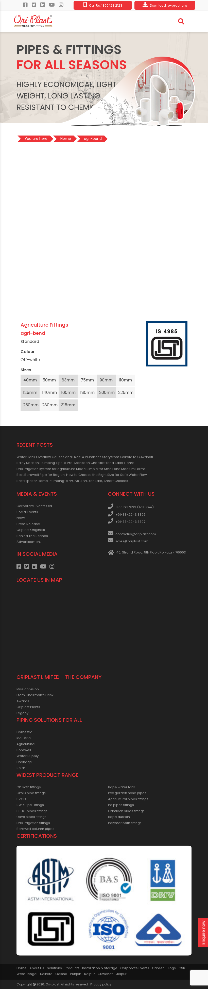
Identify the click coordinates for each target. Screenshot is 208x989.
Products (72, 968)
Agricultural (25, 744)
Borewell (23, 750)
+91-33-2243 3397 (130, 521)
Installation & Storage (99, 968)
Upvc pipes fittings (31, 816)
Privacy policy (101, 984)
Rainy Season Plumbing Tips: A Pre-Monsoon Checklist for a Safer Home (75, 462)
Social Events (27, 512)
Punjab (75, 973)
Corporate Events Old (34, 506)
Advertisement (28, 541)
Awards (22, 701)
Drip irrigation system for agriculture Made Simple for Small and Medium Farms (81, 468)
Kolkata (46, 973)
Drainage (24, 762)
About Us (36, 968)
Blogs (171, 968)
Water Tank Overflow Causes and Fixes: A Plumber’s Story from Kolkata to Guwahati (84, 457)
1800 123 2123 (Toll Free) (134, 507)
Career (158, 968)
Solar (20, 767)
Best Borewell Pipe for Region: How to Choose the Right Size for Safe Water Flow (81, 474)
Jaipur (121, 973)
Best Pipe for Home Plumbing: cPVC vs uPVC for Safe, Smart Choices (72, 480)
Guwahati (105, 973)
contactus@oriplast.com (135, 534)
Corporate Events (134, 968)
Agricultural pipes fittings (128, 799)
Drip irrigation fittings (33, 822)
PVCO (21, 799)
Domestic (24, 732)
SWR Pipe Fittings (30, 804)
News (21, 517)
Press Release (28, 524)
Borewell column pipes (35, 828)
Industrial (23, 738)
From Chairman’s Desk (35, 695)
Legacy (22, 713)
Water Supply (27, 755)
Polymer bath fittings (125, 822)
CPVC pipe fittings (31, 793)
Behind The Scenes (32, 535)
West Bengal (26, 973)
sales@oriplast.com (131, 541)
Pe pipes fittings (121, 804)
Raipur (89, 973)
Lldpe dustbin (119, 816)
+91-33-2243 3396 (130, 514)
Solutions (54, 968)
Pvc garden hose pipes (127, 793)
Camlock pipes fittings (126, 811)
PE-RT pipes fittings (31, 811)
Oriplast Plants (28, 707)
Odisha (61, 973)
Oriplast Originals (30, 529)
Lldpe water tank (121, 787)
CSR (182, 968)
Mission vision (27, 689)
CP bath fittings (28, 787)
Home (21, 968)
